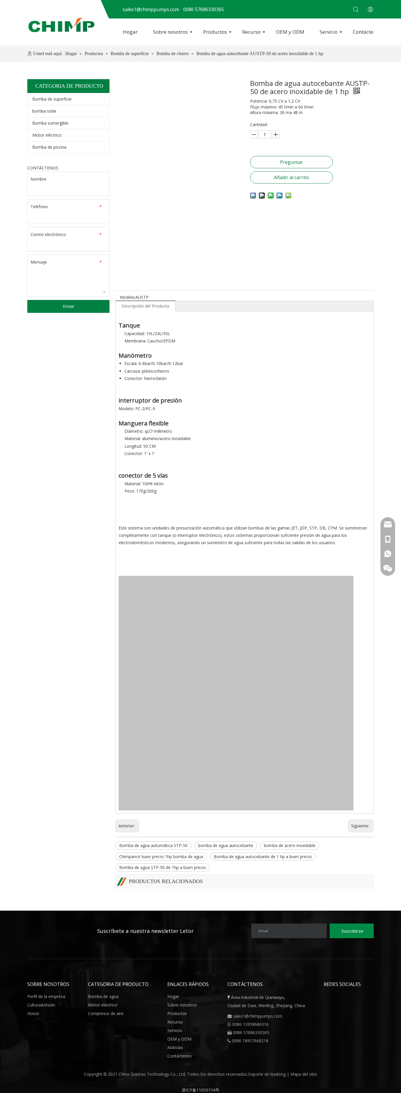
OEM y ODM (290, 31)
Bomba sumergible (50, 123)
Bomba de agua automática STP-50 (153, 845)
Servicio (329, 31)
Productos (215, 31)
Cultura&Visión (41, 1005)
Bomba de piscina (49, 147)
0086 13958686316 (250, 1024)
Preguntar (291, 162)
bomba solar (44, 111)
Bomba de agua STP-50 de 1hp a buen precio (162, 867)
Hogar (130, 31)
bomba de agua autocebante (225, 845)
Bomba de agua (103, 996)
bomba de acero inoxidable (290, 845)
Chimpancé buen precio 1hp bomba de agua (161, 856)
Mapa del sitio (303, 1074)
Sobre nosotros (170, 31)
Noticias (175, 1047)
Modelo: (127, 297)
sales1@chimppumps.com (257, 1016)
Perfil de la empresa (46, 996)
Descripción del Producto (145, 306)
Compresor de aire (106, 1013)
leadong (278, 1074)
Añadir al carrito (291, 177)
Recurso (251, 31)
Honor (33, 1013)
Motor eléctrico (47, 135)
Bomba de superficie (52, 99)
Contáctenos (367, 31)
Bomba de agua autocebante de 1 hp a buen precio (263, 856)
